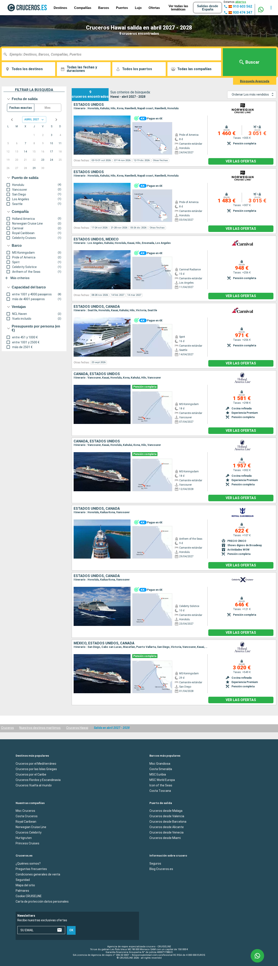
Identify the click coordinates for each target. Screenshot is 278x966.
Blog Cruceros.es (161, 868)
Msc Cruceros (25, 810)
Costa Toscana (160, 790)
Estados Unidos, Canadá (97, 306)
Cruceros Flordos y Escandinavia (38, 779)
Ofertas (154, 8)
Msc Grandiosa (159, 763)
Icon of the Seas (160, 785)
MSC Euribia (157, 774)
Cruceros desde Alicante (166, 827)
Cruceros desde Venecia (166, 832)
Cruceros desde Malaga (165, 810)
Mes (48, 107)
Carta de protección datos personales (42, 901)
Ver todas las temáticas (178, 7)
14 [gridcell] (25, 151)
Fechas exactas (20, 107)
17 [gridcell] (51, 151)
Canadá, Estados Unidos (97, 374)
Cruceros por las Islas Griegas (36, 769)
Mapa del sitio (25, 885)
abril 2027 (31, 119)
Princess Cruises (27, 843)
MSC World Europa (162, 779)
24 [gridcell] (51, 159)
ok (71, 930)
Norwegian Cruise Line (31, 827)
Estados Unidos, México (96, 239)
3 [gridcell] (51, 135)
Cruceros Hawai (77, 727)
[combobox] (113, 54)
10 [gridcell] (51, 143)
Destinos (60, 8)
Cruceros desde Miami (165, 838)
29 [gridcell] (34, 168)
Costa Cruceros (27, 816)
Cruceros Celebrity (28, 832)
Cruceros (7, 727)
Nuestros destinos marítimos (40, 727)
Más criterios (20, 278)
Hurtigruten (24, 838)
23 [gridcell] (42, 159)
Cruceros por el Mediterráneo (36, 763)
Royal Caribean (26, 821)
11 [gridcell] (60, 143)
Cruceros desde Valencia (166, 816)
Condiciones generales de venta (38, 874)
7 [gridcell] (25, 143)
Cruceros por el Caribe (31, 774)
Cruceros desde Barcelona (167, 821)
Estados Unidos (89, 104)
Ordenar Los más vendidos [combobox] (250, 94)
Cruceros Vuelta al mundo (34, 785)
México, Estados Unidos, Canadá (104, 643)
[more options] (271, 7)
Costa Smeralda (160, 769)
